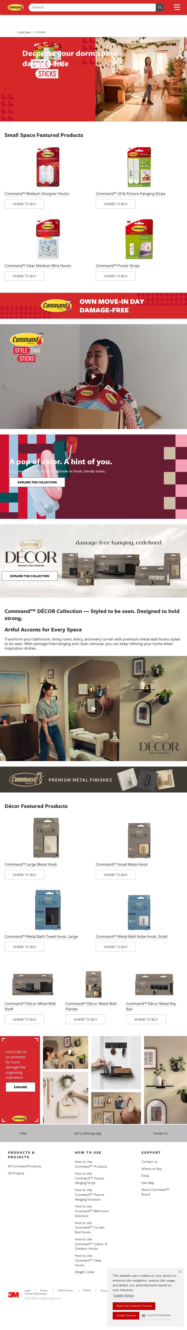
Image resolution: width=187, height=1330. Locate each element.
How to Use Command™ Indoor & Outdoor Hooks (91, 1244)
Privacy (44, 1291)
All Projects (16, 1173)
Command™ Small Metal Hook (122, 864)
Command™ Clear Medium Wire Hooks (38, 265)
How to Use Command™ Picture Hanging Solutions (89, 1194)
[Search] (160, 7)
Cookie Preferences (35, 1294)
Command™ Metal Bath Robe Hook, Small (131, 936)
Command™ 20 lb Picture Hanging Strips (131, 193)
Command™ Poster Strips (118, 265)
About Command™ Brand (155, 1192)
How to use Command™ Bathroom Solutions (92, 1211)
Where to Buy (151, 1168)
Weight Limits (84, 1271)
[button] (156, 1315)
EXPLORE (20, 1087)
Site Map (147, 1182)
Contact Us (160, 1133)
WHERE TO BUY (24, 203)
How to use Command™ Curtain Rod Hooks (89, 1227)
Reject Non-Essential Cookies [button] (134, 1306)
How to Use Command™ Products (91, 1164)
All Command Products (24, 1165)
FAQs (23, 1133)
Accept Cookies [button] (126, 1315)
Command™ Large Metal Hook (31, 864)
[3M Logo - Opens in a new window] (16, 7)
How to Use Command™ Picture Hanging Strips (89, 1178)
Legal (28, 1291)
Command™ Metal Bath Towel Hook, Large (41, 936)
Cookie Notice (123, 1295)
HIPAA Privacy (66, 1291)
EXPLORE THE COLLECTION (37, 482)
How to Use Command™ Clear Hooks (88, 1260)
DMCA (87, 1291)
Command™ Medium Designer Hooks (37, 193)
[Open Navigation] (177, 8)
